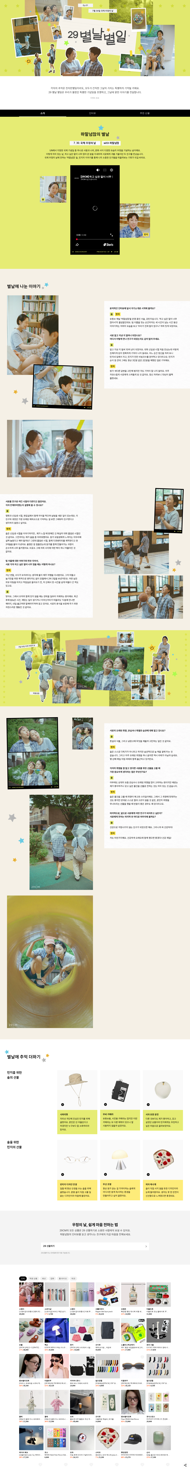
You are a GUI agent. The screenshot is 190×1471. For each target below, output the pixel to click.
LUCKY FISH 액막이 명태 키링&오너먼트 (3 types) (158, 1348)
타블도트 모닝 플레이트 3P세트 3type (157, 1312)
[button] (31, 1299)
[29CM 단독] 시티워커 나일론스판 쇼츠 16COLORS (81, 1348)
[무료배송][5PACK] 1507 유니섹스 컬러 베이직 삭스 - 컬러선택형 (106, 1383)
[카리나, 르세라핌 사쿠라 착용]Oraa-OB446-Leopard (30, 1383)
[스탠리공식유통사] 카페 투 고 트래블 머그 (81, 1312)
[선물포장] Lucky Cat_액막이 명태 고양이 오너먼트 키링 (30, 1455)
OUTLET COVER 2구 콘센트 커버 (158, 1419)
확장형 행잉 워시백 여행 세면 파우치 (132, 1312)
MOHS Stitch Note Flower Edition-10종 (56, 1455)
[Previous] (12, 448)
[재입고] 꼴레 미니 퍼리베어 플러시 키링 (30, 1419)
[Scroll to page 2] (51, 474)
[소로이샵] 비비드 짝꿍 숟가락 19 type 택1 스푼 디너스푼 (56, 1312)
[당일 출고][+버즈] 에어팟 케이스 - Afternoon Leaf (158, 1455)
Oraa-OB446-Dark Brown (130, 1419)
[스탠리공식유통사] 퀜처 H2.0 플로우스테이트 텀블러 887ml (30, 1312)
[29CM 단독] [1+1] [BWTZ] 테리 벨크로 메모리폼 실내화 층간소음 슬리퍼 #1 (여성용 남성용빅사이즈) (30, 1348)
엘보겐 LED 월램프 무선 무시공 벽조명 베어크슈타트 (81, 1419)
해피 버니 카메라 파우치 (79, 1383)
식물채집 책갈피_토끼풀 (104, 1419)
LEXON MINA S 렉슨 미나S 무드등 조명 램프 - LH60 (56, 1348)
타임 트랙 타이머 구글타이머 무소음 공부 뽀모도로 (81, 1455)
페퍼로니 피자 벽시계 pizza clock (106, 1455)
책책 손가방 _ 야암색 (103, 1347)
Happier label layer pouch (104, 1312)
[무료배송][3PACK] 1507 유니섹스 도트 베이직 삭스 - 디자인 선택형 (158, 1383)
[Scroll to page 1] (48, 474)
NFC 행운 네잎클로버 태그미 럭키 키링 (132, 1348)
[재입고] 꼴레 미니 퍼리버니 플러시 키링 (56, 1419)
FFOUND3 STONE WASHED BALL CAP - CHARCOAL (132, 1455)
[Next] (87, 448)
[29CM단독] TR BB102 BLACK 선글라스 (56, 1383)
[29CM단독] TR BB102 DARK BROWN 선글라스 (132, 1383)
